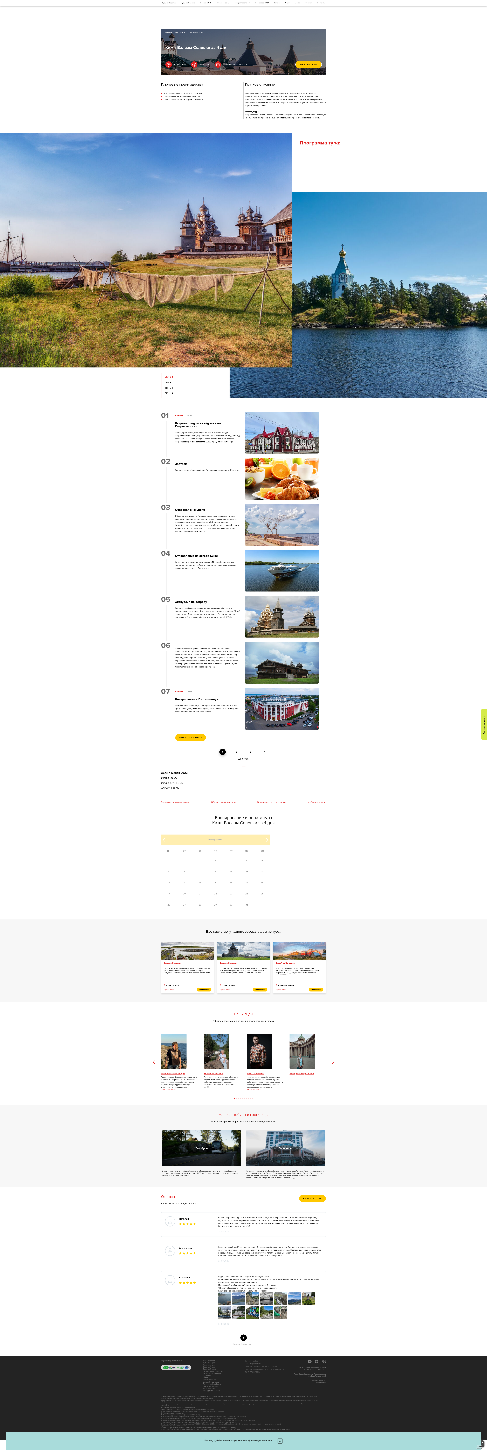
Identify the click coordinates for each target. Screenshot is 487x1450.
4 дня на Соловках (172, 963)
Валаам (206, 1378)
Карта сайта (321, 1383)
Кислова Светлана (213, 1073)
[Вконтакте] (324, 1361)
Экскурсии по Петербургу (213, 1371)
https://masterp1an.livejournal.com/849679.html (219, 1419)
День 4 (169, 393)
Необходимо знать (316, 802)
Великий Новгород (211, 1382)
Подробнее (204, 989)
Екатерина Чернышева (302, 1073)
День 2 (169, 382)
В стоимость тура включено (175, 802)
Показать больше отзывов (244, 1340)
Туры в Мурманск (210, 1389)
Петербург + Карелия (212, 1373)
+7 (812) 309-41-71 (319, 1380)
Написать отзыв (312, 1199)
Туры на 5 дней (209, 1369)
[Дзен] (318, 1362)
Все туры (179, 32)
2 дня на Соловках (228, 963)
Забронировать (308, 65)
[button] (333, 1061)
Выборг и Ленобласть (212, 1384)
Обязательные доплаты (223, 802)
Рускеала (207, 1376)
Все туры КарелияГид (212, 1391)
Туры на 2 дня (209, 1363)
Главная (168, 32)
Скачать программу (190, 738)
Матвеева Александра (173, 1073)
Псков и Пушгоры (210, 1386)
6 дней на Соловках (285, 963)
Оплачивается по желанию (271, 802)
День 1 (169, 377)
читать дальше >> (168, 1090)
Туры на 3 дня (209, 1365)
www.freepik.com (194, 1422)
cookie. (269, 1440)
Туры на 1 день (209, 1361)
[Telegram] (311, 1362)
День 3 (169, 388)
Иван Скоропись (255, 1073)
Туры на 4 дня (209, 1367)
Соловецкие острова (194, 32)
